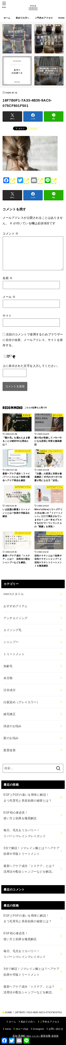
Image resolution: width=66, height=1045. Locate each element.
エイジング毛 (12, 630)
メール (9, 296)
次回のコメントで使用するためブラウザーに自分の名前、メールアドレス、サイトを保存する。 (33, 340)
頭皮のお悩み (12, 726)
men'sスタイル (13, 594)
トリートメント (14, 654)
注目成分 (9, 690)
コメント (10, 233)
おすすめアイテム (15, 606)
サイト (7, 315)
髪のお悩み (11, 738)
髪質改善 (9, 750)
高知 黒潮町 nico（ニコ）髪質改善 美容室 (35, 1036)
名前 (7, 278)
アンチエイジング (15, 618)
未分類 (7, 678)
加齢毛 (7, 666)
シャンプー (11, 642)
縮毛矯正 (9, 714)
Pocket (32, 128)
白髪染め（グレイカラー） (21, 702)
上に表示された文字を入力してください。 (31, 365)
